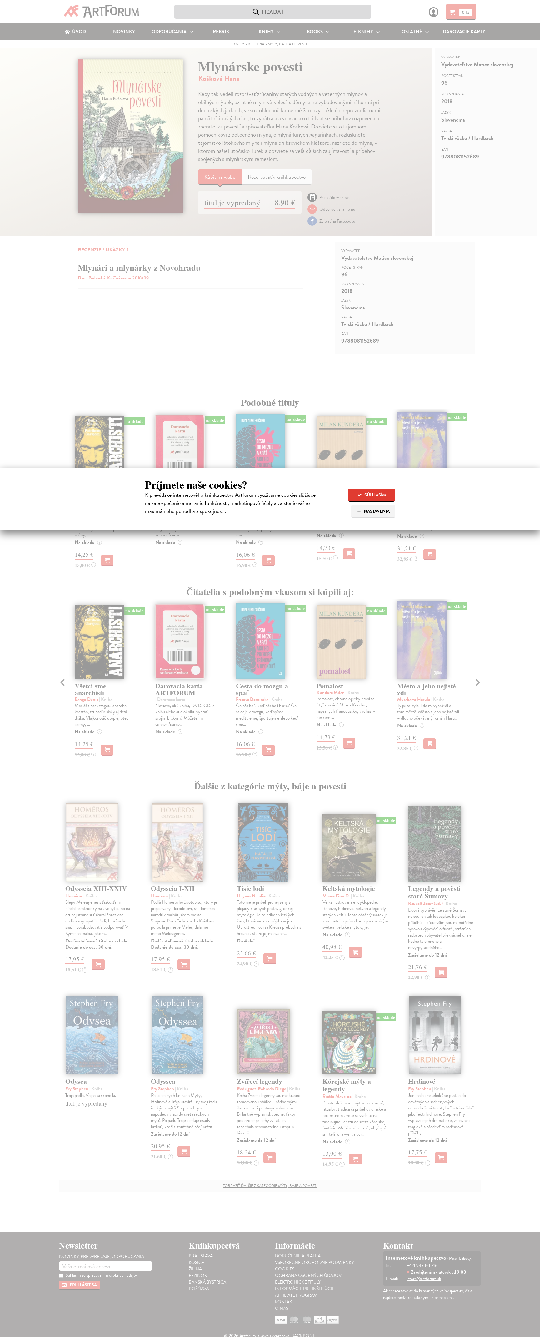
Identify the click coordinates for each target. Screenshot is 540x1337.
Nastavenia (376, 511)
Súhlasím (374, 495)
